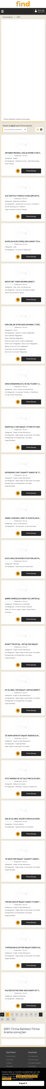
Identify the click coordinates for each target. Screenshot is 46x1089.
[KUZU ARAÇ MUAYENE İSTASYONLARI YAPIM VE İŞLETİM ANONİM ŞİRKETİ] (18, 574)
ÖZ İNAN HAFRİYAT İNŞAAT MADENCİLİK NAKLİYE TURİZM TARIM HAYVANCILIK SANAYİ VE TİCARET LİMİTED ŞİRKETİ (23, 736)
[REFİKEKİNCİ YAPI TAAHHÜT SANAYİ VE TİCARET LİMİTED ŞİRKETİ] (18, 494)
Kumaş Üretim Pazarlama (13, 395)
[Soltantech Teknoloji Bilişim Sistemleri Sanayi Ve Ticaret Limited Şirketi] (23, 187)
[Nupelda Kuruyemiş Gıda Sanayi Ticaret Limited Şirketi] (23, 233)
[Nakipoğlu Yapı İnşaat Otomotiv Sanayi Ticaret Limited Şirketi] (23, 418)
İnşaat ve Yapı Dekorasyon (21, 432)
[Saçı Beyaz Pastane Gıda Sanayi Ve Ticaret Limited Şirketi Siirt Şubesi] (23, 982)
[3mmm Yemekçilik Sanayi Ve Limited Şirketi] (23, 590)
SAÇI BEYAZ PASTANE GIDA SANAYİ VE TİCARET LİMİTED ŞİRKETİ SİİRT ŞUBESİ (23, 990)
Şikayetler (9, 1066)
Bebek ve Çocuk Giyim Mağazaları (16, 346)
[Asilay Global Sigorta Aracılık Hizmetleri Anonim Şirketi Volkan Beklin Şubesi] (23, 810)
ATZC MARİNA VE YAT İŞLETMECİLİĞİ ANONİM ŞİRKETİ (23, 779)
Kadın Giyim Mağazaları (29, 344)
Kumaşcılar (19, 392)
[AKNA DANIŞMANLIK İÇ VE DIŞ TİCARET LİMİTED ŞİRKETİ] (18, 402)
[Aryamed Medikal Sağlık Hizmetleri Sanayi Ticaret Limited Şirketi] (23, 144)
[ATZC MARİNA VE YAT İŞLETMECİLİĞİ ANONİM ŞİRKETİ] (18, 794)
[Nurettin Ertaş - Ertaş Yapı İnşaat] (23, 636)
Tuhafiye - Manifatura (31, 392)
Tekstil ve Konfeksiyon (25, 389)
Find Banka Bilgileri (34, 1063)
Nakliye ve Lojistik (19, 784)
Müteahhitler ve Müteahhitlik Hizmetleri (18, 438)
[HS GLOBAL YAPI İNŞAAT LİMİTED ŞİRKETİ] (18, 711)
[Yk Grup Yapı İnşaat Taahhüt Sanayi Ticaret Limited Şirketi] (23, 850)
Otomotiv (16, 564)
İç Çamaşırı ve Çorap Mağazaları (15, 349)
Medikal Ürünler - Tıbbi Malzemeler (27, 161)
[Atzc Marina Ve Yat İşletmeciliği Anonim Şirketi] (23, 770)
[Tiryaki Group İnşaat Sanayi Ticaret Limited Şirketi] (23, 893)
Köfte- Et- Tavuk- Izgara (13, 609)
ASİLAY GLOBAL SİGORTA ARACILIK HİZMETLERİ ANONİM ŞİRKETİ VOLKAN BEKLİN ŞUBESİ (23, 819)
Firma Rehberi (11, 1056)
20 (8, 1019)
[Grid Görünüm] (41, 129)
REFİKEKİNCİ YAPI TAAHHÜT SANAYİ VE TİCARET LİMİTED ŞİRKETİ (23, 473)
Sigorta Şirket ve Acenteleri (24, 827)
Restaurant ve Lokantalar (21, 604)
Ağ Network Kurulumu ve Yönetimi (27, 204)
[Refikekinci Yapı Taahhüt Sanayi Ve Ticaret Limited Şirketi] (23, 464)
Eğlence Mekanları (19, 996)
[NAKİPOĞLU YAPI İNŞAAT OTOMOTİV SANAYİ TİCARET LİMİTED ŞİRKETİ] (18, 448)
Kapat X (23, 1083)
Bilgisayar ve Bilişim (20, 201)
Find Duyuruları (33, 1060)
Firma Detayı (31, 171)
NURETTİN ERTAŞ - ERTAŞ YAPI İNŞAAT (21, 644)
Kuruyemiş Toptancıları (23, 250)
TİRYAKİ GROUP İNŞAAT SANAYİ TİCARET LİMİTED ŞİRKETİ (23, 902)
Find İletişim (32, 1066)
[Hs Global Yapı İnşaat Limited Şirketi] (23, 681)
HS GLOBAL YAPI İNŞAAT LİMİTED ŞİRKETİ (22, 690)
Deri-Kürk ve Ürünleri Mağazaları (16, 352)
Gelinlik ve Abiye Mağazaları (24, 333)
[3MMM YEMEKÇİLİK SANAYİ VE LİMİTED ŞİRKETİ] (18, 620)
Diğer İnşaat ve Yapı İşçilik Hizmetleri (27, 435)
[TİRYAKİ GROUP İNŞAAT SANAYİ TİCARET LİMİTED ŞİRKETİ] (18, 923)
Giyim (15, 330)
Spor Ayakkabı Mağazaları (13, 335)
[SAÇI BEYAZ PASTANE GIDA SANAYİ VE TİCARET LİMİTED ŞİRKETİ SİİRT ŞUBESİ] (18, 1006)
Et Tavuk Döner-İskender (23, 607)
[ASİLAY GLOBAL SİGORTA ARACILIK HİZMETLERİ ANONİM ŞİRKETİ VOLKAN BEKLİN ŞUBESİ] (18, 834)
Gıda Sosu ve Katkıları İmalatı (25, 290)
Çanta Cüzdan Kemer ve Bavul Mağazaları (19, 341)
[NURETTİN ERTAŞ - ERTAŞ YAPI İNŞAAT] (18, 665)
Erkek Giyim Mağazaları (13, 344)
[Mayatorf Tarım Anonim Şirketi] (23, 273)
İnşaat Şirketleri (10, 440)
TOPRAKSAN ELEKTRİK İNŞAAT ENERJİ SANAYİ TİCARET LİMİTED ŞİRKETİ (23, 948)
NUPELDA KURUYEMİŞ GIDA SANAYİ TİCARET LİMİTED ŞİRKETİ (23, 241)
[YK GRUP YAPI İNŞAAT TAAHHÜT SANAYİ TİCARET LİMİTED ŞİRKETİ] (18, 877)
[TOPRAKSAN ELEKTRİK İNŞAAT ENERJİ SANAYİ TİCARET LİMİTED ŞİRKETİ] (18, 966)
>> (13, 1019)
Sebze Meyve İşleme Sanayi (14, 292)
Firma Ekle (9, 1060)
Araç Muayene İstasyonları (24, 566)
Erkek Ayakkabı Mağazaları (14, 338)
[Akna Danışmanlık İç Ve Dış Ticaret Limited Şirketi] (23, 375)
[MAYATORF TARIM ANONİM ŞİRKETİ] (18, 300)
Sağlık (15, 158)
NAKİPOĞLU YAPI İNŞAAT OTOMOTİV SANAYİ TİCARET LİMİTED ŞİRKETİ (23, 427)
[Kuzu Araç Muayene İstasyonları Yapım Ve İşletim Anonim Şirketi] (23, 550)
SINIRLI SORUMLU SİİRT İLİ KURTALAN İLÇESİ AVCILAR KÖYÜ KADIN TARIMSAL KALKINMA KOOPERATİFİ (23, 518)
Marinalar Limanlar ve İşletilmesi (26, 787)
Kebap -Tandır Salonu (28, 609)
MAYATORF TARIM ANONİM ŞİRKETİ (20, 282)
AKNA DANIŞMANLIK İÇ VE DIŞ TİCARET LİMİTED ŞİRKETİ (23, 384)
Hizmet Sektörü (18, 824)
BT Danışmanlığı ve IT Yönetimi (15, 207)
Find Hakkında (33, 1056)
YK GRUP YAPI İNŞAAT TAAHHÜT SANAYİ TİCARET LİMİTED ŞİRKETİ (23, 859)
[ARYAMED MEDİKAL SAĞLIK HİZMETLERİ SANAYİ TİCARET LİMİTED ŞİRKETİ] (18, 171)
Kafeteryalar (19, 999)
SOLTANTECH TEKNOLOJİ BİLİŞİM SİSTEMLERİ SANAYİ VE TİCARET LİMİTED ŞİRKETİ (23, 196)
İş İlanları (9, 1063)
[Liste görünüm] (38, 129)
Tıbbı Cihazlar (9, 164)
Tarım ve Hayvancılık (24, 287)
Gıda (14, 247)
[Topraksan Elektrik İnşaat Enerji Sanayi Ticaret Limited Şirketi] (23, 939)
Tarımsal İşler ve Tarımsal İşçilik (25, 526)
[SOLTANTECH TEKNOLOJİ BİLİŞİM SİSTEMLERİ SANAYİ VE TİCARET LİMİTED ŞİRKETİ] (18, 217)
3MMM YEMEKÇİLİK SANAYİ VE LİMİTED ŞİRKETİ (23, 599)
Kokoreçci (8, 612)
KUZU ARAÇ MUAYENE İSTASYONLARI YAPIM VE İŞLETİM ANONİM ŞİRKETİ (23, 558)
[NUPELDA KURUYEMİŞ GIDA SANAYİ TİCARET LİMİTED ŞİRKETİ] (18, 257)
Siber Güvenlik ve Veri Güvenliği (16, 209)
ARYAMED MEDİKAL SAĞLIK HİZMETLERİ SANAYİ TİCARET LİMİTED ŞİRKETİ (23, 153)
